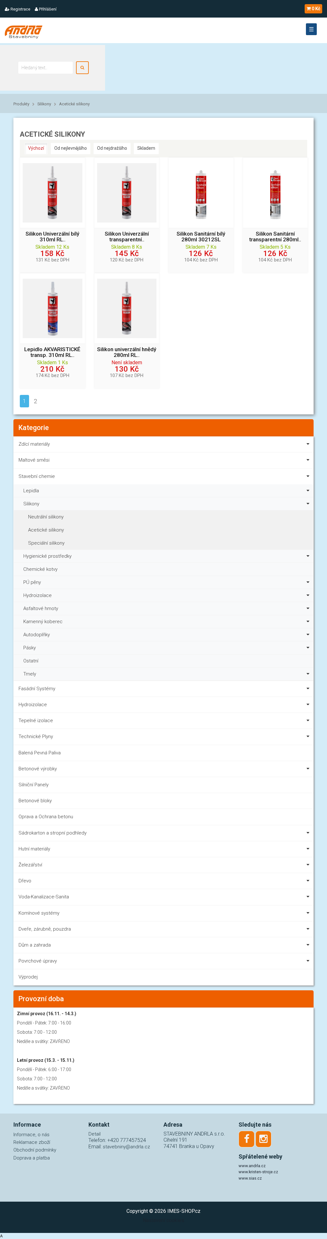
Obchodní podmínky (34, 1150)
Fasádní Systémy (37, 688)
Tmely (29, 674)
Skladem (146, 148)
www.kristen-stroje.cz (258, 1171)
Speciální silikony (46, 543)
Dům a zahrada (35, 945)
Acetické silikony (74, 104)
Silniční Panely (34, 785)
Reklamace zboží (31, 1142)
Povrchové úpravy (38, 961)
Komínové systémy (39, 913)
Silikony (44, 104)
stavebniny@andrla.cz (126, 1147)
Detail (94, 1134)
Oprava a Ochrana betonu (46, 817)
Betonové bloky (35, 801)
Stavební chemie (37, 476)
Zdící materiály (34, 444)
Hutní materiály (34, 849)
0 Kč (316, 8)
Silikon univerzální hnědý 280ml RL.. (126, 352)
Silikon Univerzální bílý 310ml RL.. (52, 237)
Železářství (30, 865)
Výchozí (36, 148)
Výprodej (28, 977)
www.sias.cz (250, 1178)
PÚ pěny (32, 582)
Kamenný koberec (43, 621)
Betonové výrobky (38, 769)
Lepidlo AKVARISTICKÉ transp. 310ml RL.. (52, 352)
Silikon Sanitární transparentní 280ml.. (275, 237)
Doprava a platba (31, 1158)
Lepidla (31, 491)
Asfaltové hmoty (40, 608)
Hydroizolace (37, 595)
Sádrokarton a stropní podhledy (53, 833)
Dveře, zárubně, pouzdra (45, 929)
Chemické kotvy (40, 569)
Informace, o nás (31, 1134)
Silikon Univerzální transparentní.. (127, 237)
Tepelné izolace (36, 720)
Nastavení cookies (163, 1220)
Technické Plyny (36, 736)
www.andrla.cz (252, 1165)
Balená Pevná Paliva (40, 753)
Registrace (20, 9)
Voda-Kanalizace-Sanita (44, 897)
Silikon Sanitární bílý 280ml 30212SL (201, 237)
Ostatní (30, 661)
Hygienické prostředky (47, 556)
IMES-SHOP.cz (184, 1211)
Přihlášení (47, 9)
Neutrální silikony (46, 517)
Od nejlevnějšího (70, 148)
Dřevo (25, 881)
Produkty (21, 104)
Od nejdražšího (112, 148)
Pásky (29, 648)
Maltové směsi (34, 460)
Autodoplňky (36, 635)
